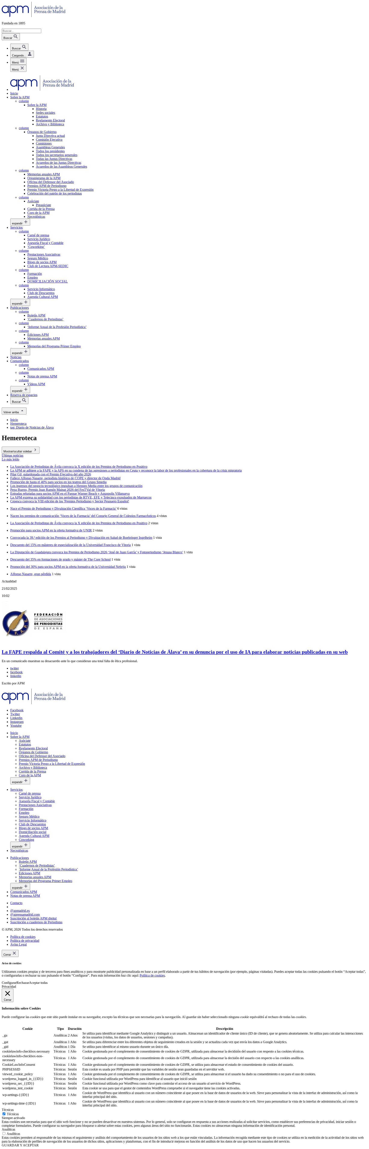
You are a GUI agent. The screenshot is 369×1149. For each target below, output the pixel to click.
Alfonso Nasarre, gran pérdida (30, 574)
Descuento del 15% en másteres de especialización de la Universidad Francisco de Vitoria (70, 545)
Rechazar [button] (22, 983)
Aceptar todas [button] (38, 983)
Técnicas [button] (8, 1110)
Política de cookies (152, 975)
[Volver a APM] (34, 16)
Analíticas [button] (8, 1129)
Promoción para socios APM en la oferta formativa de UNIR (51, 530)
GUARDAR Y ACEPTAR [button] (20, 1145)
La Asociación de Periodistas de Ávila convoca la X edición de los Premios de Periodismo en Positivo (78, 523)
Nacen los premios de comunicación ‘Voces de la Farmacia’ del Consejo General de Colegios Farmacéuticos (83, 516)
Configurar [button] (9, 983)
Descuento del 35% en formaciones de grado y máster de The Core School (60, 559)
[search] (19, 47)
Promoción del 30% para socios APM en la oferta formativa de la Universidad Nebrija (68, 567)
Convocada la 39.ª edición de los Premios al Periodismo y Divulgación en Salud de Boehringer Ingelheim (81, 537)
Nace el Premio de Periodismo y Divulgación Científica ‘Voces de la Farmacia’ (63, 508)
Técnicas (13, 1114)
